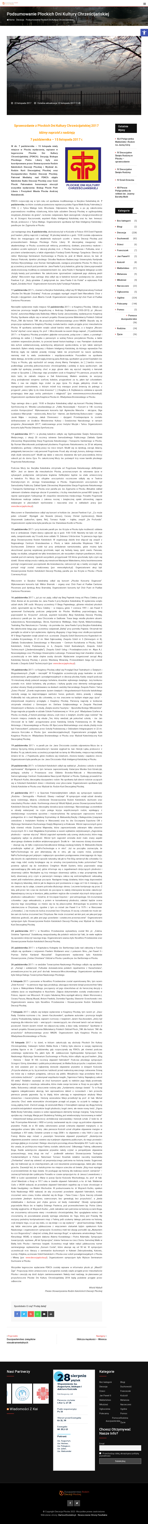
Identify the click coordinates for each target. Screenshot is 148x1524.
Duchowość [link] (123, 238)
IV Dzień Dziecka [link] (125, 180)
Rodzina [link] (121, 328)
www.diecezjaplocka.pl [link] (36, 1257)
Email (101, 1444)
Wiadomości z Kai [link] (24, 1409)
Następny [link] (100, 1336)
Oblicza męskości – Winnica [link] (92, 1339)
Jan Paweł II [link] (123, 256)
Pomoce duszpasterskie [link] (129, 317)
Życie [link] (120, 334)
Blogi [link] (119, 226)
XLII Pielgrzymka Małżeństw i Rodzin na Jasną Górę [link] (125, 142)
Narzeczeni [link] (123, 286)
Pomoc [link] (120, 309)
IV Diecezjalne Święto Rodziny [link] (123, 171)
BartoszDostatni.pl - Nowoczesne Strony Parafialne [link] (82, 1515)
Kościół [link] (121, 262)
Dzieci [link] (120, 244)
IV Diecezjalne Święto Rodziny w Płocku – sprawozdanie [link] (124, 157)
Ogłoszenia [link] (123, 292)
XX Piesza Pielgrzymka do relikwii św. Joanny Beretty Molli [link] (124, 192)
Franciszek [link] (122, 250)
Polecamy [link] (122, 303)
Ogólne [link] (120, 297)
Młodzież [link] (121, 280)
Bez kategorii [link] (124, 220)
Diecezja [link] (20, 20)
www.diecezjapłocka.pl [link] (21, 506)
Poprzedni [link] (13, 1336)
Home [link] (12, 20)
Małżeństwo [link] (123, 268)
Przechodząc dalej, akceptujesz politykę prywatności (119, 1454)
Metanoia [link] (122, 274)
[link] (144, 32)
